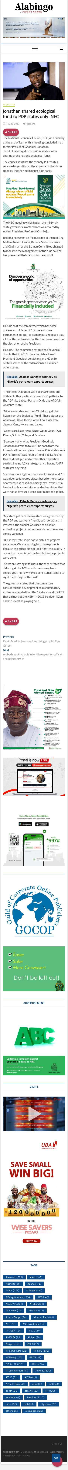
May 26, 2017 (12, 123)
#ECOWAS (14, 1303)
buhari (12, 1390)
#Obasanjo (14, 1357)
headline (30, 123)
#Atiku (36, 1277)
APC (54, 1383)
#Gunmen (14, 1310)
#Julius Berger (16, 1317)
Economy (9, 104)
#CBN (12, 1290)
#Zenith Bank (15, 1383)
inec (11, 1404)
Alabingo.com (11, 1451)
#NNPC (41, 1350)
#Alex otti (14, 1277)
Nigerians (48, 1404)
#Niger (34, 1337)
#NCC (34, 1330)
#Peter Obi (15, 1364)
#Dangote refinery (18, 1297)
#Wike (31, 1377)
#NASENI (13, 1330)
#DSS (43, 1297)
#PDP (35, 1357)
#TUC (12, 1377)
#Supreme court (17, 1370)
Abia (37, 1383)
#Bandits (13, 1283)
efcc (50, 1390)
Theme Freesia (41, 1451)
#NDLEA (13, 1337)
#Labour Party (44, 1317)
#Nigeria (13, 1343)
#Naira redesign (33, 1323)
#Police (38, 1364)
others (12, 1410)
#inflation (36, 1310)
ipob (29, 1404)
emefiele (13, 1397)
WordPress (55, 1451)
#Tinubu (43, 1370)
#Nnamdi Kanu (16, 1350)
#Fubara (37, 1303)
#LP (10, 1323)
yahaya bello (34, 1410)
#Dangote (34, 1290)
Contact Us (57, 1443)
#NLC (33, 1343)
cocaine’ (31, 1390)
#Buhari (34, 1283)
